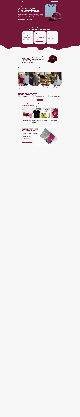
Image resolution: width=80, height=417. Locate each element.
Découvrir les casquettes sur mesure (28, 62)
